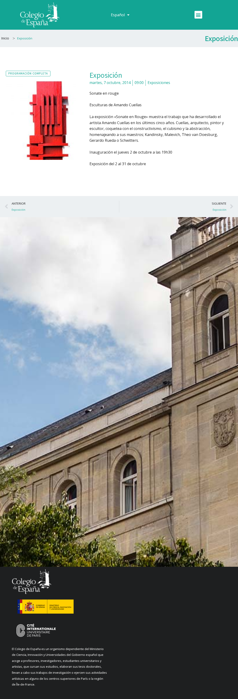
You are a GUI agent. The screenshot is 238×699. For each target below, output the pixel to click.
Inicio (5, 38)
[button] (198, 15)
